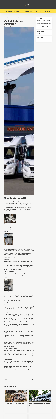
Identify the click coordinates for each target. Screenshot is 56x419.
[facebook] (37, 33)
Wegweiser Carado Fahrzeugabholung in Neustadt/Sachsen (44, 24)
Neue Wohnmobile (9, 11)
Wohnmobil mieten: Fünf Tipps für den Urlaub (14, 403)
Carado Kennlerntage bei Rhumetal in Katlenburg (39, 403)
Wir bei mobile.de (47, 11)
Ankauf (37, 11)
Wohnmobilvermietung (29, 11)
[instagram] (39, 33)
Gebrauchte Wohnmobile (19, 11)
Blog (41, 11)
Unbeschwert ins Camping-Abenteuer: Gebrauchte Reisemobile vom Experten (43, 21)
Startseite (5, 17)
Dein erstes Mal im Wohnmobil (42, 26)
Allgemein (8, 17)
